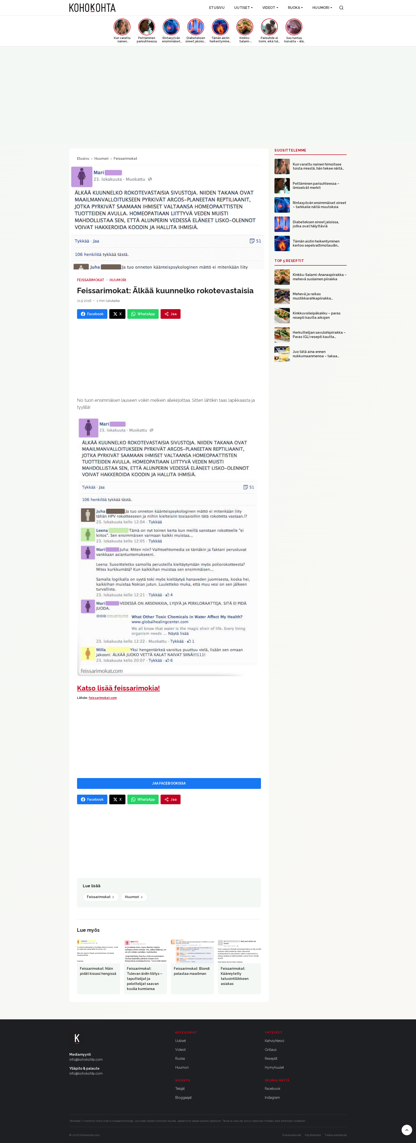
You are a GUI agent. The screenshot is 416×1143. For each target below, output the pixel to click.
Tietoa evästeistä (336, 1135)
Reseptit (271, 1058)
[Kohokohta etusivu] (92, 7)
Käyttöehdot (313, 1135)
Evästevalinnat (291, 1135)
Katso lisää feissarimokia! (118, 688)
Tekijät (180, 1089)
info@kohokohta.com (86, 1059)
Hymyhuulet (274, 1067)
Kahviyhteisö (274, 1041)
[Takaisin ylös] (407, 1130)
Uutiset (242, 8)
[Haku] (341, 7)
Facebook (272, 1089)
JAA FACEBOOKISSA (169, 783)
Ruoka (294, 8)
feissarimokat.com (103, 698)
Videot (268, 8)
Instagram (272, 1097)
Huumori (320, 8)
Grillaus (271, 1050)
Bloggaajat (183, 1097)
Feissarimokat (125, 158)
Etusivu (217, 8)
